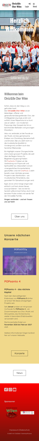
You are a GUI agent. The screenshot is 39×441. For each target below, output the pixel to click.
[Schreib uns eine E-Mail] (14, 390)
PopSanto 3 (11, 161)
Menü (35, 6)
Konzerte (19, 353)
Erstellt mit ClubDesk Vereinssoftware (19, 433)
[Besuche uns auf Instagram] (10, 390)
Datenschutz (25, 430)
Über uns (19, 216)
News (20, 372)
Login (27, 6)
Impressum (14, 430)
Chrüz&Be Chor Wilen (16, 5)
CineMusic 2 (25, 171)
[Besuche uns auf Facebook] (6, 390)
